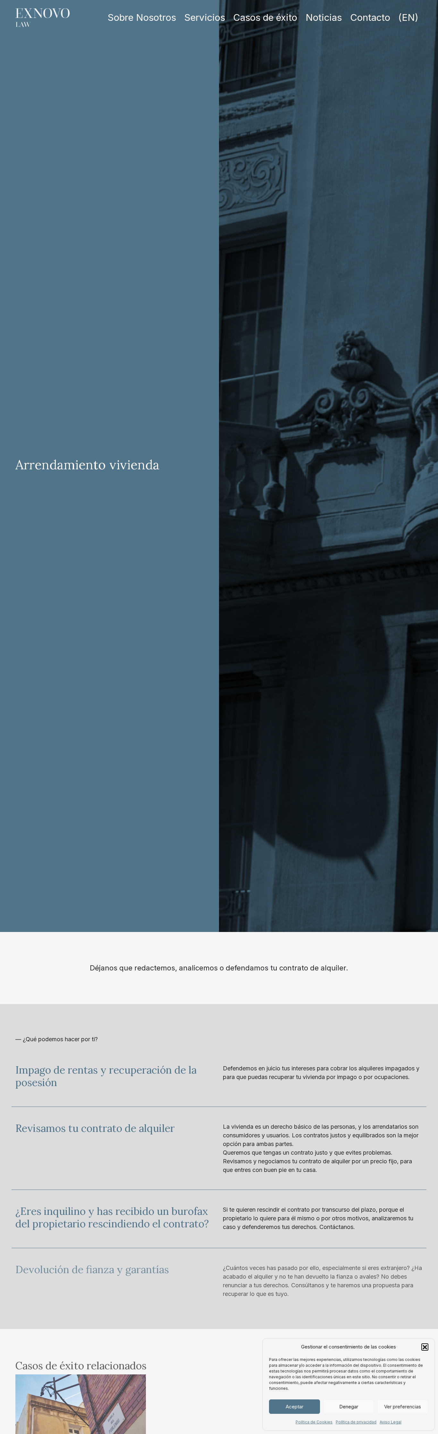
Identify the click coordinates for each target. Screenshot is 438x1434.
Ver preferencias (402, 1407)
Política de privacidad (356, 1422)
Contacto (370, 17)
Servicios (204, 17)
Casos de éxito (265, 17)
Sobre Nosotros (142, 17)
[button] (425, 1347)
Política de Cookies (314, 1422)
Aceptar (294, 1407)
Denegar (348, 1407)
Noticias (324, 17)
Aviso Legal (390, 1422)
